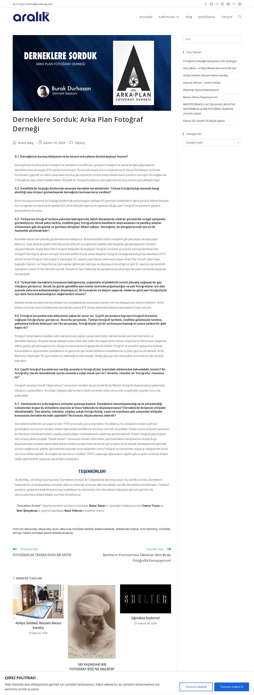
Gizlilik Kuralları (28, 689)
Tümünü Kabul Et (231, 687)
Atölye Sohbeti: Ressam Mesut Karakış (38, 625)
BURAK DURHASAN (104, 529)
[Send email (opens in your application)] (234, 4)
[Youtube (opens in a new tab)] (228, 4)
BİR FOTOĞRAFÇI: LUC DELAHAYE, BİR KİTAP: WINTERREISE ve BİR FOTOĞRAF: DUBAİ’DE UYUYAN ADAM (209, 108)
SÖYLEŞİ (17, 533)
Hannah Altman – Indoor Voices (202, 82)
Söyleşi (80, 143)
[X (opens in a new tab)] (206, 4)
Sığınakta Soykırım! (145, 618)
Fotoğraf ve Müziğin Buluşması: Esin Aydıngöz (210, 61)
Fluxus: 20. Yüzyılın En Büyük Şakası (204, 120)
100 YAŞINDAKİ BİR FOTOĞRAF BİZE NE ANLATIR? (91, 666)
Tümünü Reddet (196, 687)
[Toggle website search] (240, 16)
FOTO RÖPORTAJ (149, 529)
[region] (127, 683)
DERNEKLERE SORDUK (127, 529)
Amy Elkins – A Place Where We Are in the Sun (210, 68)
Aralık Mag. (26, 143)
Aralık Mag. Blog (48, 529)
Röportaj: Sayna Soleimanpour (201, 90)
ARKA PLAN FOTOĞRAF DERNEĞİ (77, 529)
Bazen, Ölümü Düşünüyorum (200, 97)
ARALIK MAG (30, 529)
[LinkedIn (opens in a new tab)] (222, 4)
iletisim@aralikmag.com (39, 4)
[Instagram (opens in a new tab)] (217, 4)
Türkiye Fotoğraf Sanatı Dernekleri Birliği (47, 533)
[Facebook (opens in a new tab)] (211, 4)
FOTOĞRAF (164, 529)
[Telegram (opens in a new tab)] (239, 4)
